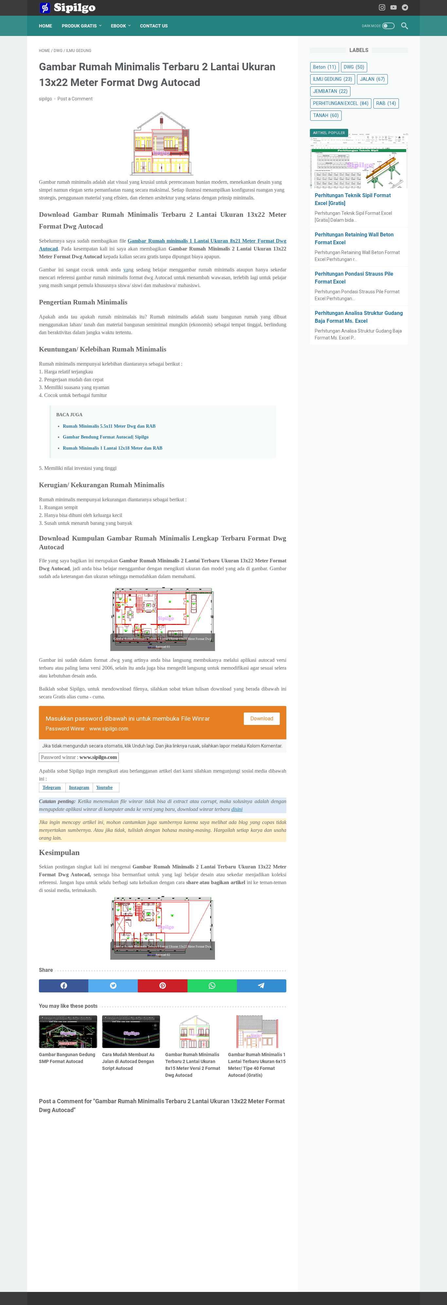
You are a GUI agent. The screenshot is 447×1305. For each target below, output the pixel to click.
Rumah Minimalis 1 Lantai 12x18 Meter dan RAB (112, 448)
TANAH (326, 115)
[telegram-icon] (405, 8)
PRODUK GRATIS (79, 25)
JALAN (372, 79)
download (261, 718)
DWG (354, 67)
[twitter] (113, 985)
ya (125, 269)
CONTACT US (154, 25)
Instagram (79, 787)
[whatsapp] (212, 985)
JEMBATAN (330, 91)
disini (236, 809)
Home (45, 25)
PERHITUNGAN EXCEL (340, 103)
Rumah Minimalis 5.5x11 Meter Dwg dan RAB (109, 426)
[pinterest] (162, 985)
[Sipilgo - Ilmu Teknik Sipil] (73, 8)
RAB (386, 103)
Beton (324, 67)
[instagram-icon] (382, 8)
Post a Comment (75, 98)
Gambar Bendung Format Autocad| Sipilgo (106, 436)
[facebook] (63, 985)
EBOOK (118, 25)
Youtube (104, 787)
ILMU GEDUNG (332, 79)
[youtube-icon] (393, 8)
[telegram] (261, 985)
